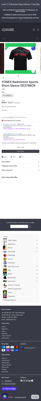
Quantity (4, 110)
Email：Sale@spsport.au (9, 319)
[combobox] (20, 38)
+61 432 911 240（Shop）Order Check (12, 315)
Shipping (11, 117)
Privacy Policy (6, 360)
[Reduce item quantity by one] (3, 113)
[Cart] (34, 29)
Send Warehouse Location (12, 120)
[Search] (37, 38)
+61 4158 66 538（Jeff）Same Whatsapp (13, 313)
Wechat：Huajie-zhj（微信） (10, 317)
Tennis (3, 331)
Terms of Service (6, 335)
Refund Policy (5, 362)
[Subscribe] (29, 226)
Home (3, 77)
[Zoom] (33, 71)
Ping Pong (4, 333)
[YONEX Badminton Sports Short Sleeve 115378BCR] (14, 197)
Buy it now (20, 151)
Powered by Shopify (20, 397)
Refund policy (5, 338)
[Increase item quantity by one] (9, 113)
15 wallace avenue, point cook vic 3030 (20, 15)
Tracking (4, 369)
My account (5, 371)
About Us (4, 358)
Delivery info (5, 367)
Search (4, 326)
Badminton (5, 329)
